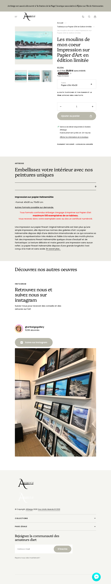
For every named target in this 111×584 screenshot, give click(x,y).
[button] (16, 17)
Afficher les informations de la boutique (74, 137)
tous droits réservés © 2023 (49, 509)
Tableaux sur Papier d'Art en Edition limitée (74, 26)
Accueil (60, 23)
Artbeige (29, 509)
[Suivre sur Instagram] (19, 329)
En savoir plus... (53, 248)
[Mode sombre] (83, 17)
